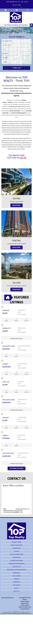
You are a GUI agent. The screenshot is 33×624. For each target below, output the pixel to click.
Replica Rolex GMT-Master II (15, 612)
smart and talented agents (18, 113)
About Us (16, 591)
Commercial (16, 582)
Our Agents (16, 585)
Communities (16, 548)
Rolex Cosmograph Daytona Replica (12, 611)
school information (15, 110)
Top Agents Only (16, 155)
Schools (16, 551)
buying (24, 100)
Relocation (16, 557)
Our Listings (16, 576)
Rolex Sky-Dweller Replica (18, 614)
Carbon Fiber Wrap (27, 616)
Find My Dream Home (16, 554)
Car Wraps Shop (19, 620)
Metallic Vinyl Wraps (15, 616)
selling (10, 102)
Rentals (16, 579)
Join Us (16, 588)
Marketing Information (16, 563)
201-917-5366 (16, 5)
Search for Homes (16, 545)
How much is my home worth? (16, 570)
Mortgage (16, 573)
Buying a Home (16, 542)
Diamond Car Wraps (9, 618)
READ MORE (16, 205)
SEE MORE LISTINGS (16, 468)
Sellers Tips (16, 566)
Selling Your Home (16, 560)
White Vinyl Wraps (20, 618)
